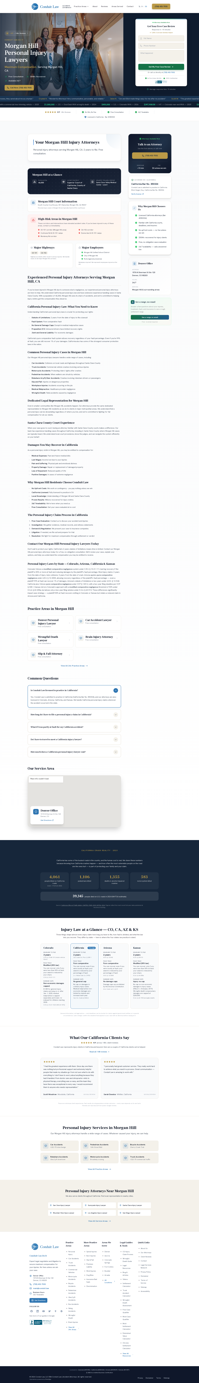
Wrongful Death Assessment (127, 1303)
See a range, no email (150, 317)
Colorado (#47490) (84, 1370)
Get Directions (46, 820)
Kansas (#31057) (124, 1370)
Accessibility (145, 1291)
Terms (158, 1378)
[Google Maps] (55, 1311)
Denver (107, 1252)
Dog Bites (90, 1275)
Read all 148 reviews (98, 1052)
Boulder (107, 1271)
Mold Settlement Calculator (127, 1326)
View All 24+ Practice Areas (73, 666)
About (94, 6)
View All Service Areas (98, 1221)
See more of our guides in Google (42, 1316)
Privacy (140, 1378)
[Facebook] (31, 1311)
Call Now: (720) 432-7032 (21, 87)
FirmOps (48, 1379)
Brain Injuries (73, 1322)
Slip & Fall (90, 1260)
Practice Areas (80, 6)
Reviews (104, 6)
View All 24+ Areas (72, 1328)
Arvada (107, 1275)
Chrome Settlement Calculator (127, 1345)
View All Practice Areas (98, 1169)
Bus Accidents (73, 1304)
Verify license (136, 194)
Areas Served (117, 6)
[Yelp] (61, 1311)
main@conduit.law (41, 1288)
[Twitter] (49, 1311)
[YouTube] (43, 1311)
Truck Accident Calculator (127, 1293)
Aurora (107, 1256)
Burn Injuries (91, 1256)
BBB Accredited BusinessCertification (100, 1373)
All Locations (108, 1281)
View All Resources (127, 1354)
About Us (144, 1248)
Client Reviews (146, 1257)
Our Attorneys (146, 1252)
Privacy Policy (146, 1272)
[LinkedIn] (37, 1311)
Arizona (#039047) (111, 1370)
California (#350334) (97, 1370)
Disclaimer (144, 1276)
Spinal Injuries (91, 1252)
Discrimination (91, 1286)
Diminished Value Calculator (127, 1336)
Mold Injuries (91, 1271)
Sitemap (144, 1287)
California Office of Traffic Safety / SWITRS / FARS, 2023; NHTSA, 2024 (83, 905)
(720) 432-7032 (161, 6)
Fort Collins (109, 1267)
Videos (125, 1279)
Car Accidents (73, 1258)
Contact (130, 6)
